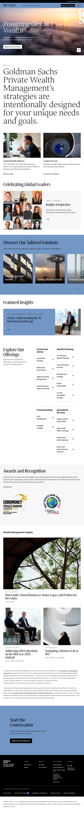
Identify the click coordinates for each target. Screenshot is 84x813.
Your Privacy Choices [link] (21, 793)
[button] (10, 5)
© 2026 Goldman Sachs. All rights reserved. (16, 789)
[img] (9, 763)
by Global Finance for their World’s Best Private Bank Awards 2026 (32, 693)
